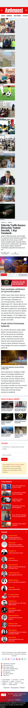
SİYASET (25, 16)
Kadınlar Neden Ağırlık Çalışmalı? (15, 611)
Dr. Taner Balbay (14, 594)
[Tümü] (26, 532)
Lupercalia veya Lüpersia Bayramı (15, 618)
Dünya (10, 683)
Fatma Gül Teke (13, 623)
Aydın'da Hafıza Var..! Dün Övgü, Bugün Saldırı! (17, 603)
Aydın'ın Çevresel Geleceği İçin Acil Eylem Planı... (17, 567)
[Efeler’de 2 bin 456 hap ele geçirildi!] (21, 416)
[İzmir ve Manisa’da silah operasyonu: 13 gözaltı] (21, 404)
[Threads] (22, 659)
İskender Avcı (13, 601)
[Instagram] (11, 659)
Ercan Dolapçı (13, 535)
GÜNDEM (9, 16)
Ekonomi (18, 681)
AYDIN (3, 16)
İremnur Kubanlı (13, 580)
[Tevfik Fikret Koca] (4, 573)
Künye (22, 683)
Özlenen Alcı (12, 551)
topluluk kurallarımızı (15, 464)
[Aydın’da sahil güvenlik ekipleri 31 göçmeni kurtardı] (7, 416)
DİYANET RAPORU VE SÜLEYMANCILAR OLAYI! (16, 538)
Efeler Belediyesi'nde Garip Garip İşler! (16, 640)
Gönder (4, 459)
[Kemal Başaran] (4, 566)
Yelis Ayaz (11, 587)
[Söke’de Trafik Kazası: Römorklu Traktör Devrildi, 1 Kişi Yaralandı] (14, 264)
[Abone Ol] (23, 275)
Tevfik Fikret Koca (14, 573)
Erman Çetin (12, 637)
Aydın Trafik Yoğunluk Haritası (10, 668)
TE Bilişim (17, 700)
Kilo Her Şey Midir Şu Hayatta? (17, 582)
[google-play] (14, 688)
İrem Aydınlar (13, 630)
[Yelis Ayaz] (4, 588)
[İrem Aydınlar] (4, 632)
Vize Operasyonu (13, 560)
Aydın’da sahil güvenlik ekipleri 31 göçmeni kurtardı (6, 423)
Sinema (16, 683)
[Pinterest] (8, 659)
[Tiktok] (19, 659)
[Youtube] (17, 659)
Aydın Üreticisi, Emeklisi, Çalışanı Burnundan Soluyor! (16, 545)
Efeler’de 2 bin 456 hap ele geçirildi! (20, 422)
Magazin (4, 683)
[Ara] (26, 10)
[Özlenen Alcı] (4, 552)
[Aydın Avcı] (4, 559)
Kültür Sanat (5, 681)
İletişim (4, 684)
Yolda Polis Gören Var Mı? (16, 553)
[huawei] (22, 688)
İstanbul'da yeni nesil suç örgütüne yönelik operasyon (21, 436)
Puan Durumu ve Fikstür (9, 670)
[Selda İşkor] (4, 610)
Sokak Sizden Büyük (14, 589)
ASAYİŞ (10, 222)
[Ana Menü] (1, 10)
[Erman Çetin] (4, 639)
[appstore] (6, 688)
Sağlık (12, 681)
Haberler (3, 222)
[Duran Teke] (4, 544)
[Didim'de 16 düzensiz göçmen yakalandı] (7, 430)
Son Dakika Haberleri (8, 673)
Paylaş (4, 274)
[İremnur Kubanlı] (4, 581)
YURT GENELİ (17, 16)
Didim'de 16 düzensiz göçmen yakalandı (6, 435)
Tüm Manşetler (7, 672)
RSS (4, 694)
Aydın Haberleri (6, 679)
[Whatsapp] (25, 659)
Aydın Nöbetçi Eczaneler (9, 663)
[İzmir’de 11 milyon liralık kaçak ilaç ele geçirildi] (7, 404)
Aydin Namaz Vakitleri (8, 667)
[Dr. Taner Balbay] (4, 595)
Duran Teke (12, 543)
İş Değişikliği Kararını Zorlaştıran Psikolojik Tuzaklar (18, 632)
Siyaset (22, 679)
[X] (5, 659)
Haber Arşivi (6, 675)
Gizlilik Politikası (13, 684)
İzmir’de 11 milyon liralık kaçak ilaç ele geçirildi (7, 410)
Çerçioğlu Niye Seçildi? (15, 625)
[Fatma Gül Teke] (4, 624)
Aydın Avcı (11, 558)
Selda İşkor (12, 608)
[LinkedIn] (14, 659)
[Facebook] (3, 659)
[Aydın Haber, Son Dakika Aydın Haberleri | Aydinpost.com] (14, 10)
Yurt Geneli (15, 679)
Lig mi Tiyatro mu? (14, 596)
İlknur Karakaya (14, 615)
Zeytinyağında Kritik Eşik (15, 575)
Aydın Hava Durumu (8, 665)
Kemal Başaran (13, 565)
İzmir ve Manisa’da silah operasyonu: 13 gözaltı (20, 410)
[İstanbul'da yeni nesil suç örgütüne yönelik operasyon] (21, 430)
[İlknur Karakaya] (4, 617)
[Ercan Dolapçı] (4, 537)
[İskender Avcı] (4, 603)
